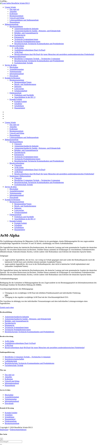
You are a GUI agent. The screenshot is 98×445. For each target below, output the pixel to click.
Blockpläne (14, 189)
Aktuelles (13, 127)
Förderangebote (15, 215)
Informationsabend (17, 195)
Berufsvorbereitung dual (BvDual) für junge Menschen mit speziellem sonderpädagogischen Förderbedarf (54, 174)
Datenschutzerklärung (18, 430)
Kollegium (14, 129)
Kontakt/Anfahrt (16, 221)
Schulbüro (18, 225)
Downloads (14, 197)
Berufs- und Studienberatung (25, 206)
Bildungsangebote (11, 140)
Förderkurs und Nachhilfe (24, 217)
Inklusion (17, 208)
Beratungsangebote (17, 202)
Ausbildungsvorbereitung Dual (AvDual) (29, 170)
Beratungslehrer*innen (22, 204)
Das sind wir (14, 125)
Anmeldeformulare (17, 191)
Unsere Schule (10, 122)
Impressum (4, 430)
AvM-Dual (18, 172)
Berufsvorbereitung (17, 163)
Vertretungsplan (15, 193)
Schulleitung (19, 227)
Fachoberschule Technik (23, 185)
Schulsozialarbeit (20, 212)
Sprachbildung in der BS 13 (24, 219)
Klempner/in (19, 155)
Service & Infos (11, 187)
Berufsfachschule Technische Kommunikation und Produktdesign (39, 161)
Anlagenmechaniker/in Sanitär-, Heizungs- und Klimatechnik (37, 148)
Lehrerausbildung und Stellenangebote (24, 137)
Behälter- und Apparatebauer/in (26, 150)
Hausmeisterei (19, 230)
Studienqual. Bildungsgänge (20, 176)
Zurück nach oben (7, 307)
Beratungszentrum (16, 131)
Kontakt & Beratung (12, 200)
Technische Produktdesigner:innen (27, 159)
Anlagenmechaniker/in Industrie (26, 146)
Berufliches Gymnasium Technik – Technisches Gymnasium (37, 180)
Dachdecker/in (19, 152)
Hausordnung (15, 135)
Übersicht (18, 144)
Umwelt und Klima (17, 133)
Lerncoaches (19, 210)
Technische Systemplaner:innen (26, 157)
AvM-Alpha (19, 167)
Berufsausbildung (16, 142)
